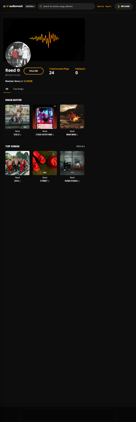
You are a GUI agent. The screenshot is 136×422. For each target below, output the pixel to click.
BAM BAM (71, 134)
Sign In (108, 6)
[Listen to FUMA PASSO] (72, 163)
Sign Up (100, 6)
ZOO (16, 181)
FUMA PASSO (71, 181)
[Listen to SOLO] (17, 117)
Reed (17, 131)
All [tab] (7, 88)
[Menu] (4, 6)
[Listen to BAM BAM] (72, 117)
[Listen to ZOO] (17, 163)
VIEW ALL (80, 146)
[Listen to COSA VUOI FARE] (45, 117)
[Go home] (14, 6)
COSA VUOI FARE (44, 134)
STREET (43, 181)
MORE (29, 81)
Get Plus (30, 6)
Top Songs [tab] (18, 88)
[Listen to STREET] (45, 163)
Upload (125, 6)
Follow (33, 70)
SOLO (16, 134)
